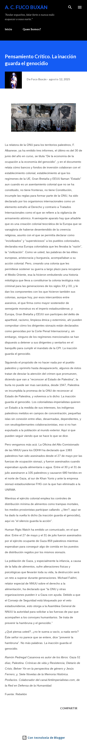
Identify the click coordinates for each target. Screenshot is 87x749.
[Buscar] (70, 7)
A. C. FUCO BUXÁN (26, 7)
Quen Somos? (32, 29)
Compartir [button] (68, 708)
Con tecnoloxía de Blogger (46, 738)
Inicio (8, 29)
